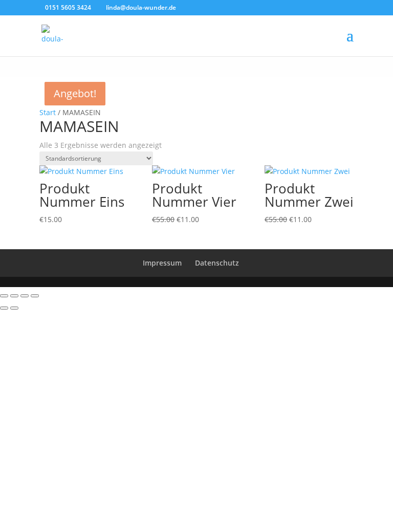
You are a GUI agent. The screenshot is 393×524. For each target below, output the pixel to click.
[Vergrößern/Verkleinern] (4, 295)
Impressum (162, 263)
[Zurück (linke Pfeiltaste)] (4, 308)
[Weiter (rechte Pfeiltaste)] (14, 308)
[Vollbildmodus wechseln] (14, 295)
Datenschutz (217, 263)
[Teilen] (24, 295)
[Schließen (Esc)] (35, 295)
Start (47, 112)
